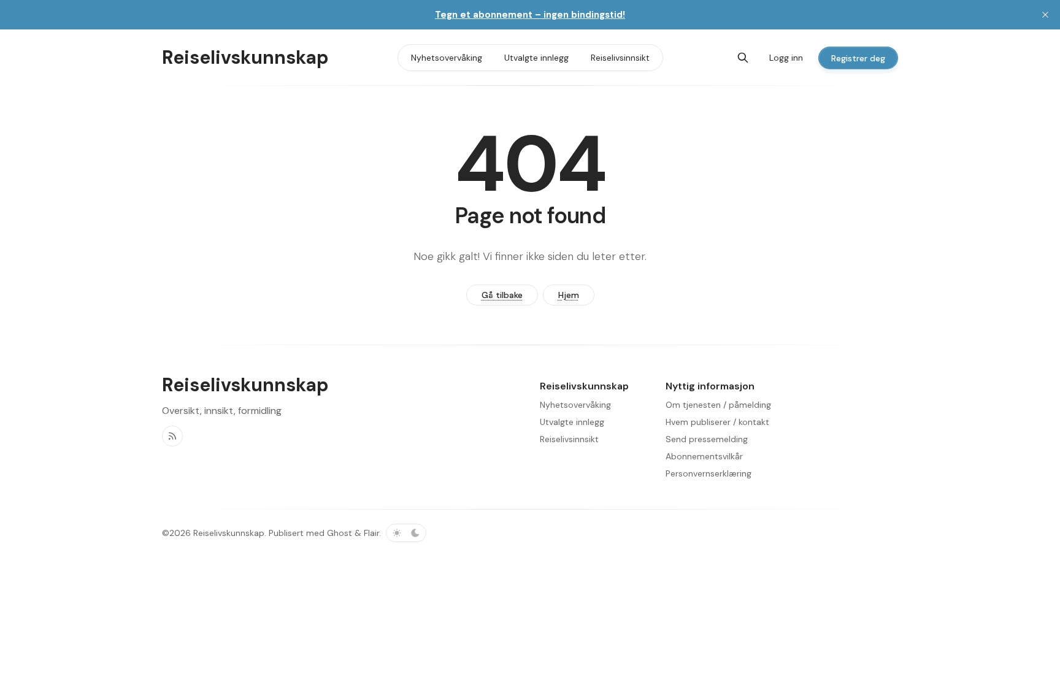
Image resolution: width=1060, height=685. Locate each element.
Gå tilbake (502, 294)
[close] (1045, 15)
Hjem (568, 294)
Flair (371, 532)
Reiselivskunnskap (228, 532)
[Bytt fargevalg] (406, 533)
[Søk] (743, 58)
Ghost (339, 532)
